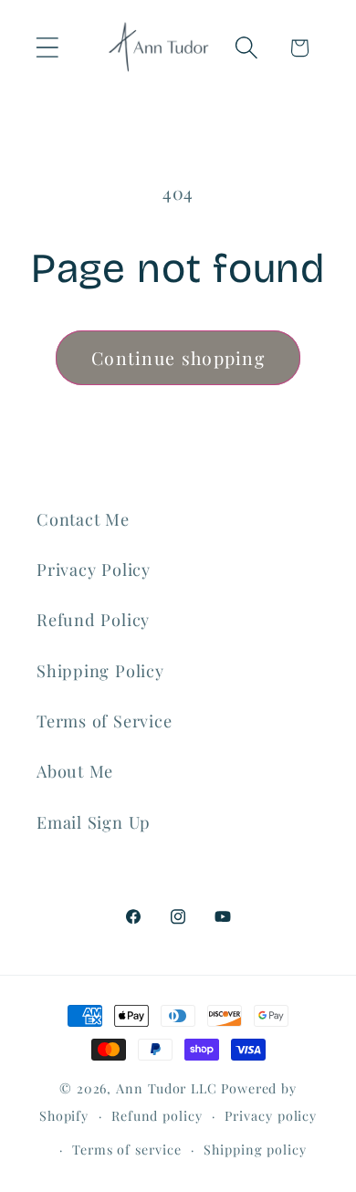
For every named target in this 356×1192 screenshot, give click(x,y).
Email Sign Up (94, 821)
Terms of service (127, 1149)
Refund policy (157, 1115)
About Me (75, 770)
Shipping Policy (100, 670)
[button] (47, 48)
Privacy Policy (94, 569)
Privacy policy (271, 1115)
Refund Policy (93, 619)
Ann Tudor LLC (166, 1088)
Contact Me (83, 518)
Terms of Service (104, 720)
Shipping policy (255, 1149)
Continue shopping (178, 358)
